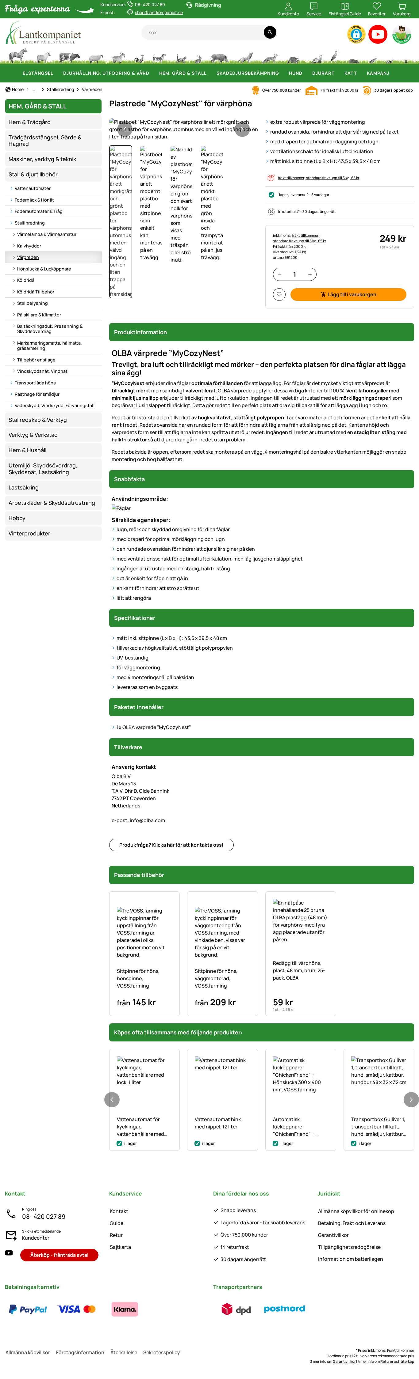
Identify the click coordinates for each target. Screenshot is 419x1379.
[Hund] (159, 55)
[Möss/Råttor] (373, 55)
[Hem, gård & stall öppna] (210, 73)
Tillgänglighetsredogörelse (349, 1247)
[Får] (96, 55)
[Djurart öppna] (338, 73)
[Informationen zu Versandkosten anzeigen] (260, 1309)
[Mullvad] (354, 55)
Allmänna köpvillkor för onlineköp (356, 1211)
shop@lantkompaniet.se (159, 12)
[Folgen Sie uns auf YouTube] (9, 1255)
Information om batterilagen (350, 1259)
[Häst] (18, 55)
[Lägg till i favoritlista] (279, 294)
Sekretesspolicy (161, 1352)
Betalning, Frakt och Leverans (352, 1223)
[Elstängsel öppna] (57, 73)
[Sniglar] (390, 55)
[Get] (119, 55)
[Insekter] (406, 55)
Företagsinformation (80, 1352)
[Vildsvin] (219, 55)
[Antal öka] (310, 274)
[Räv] (269, 55)
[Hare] (198, 55)
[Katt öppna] (360, 73)
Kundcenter (35, 1237)
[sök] (270, 32)
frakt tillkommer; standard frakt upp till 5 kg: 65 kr (318, 177)
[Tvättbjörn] (293, 55)
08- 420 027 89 (43, 1216)
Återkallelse (123, 1352)
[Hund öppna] (306, 73)
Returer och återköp (397, 1361)
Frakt (391, 1350)
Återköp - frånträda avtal (59, 1255)
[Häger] (335, 55)
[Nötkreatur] (70, 55)
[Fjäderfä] (139, 55)
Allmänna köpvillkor (28, 1352)
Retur (116, 1235)
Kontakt (119, 1211)
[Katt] (180, 55)
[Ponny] (43, 55)
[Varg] (245, 55)
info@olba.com (138, 820)
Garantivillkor (333, 1235)
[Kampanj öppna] (393, 73)
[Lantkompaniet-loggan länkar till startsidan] (73, 32)
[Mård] (315, 55)
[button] (356, 34)
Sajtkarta (120, 1247)
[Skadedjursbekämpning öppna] (282, 73)
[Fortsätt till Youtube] (378, 35)
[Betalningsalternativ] (76, 1309)
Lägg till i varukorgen (352, 294)
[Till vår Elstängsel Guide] (402, 35)
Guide (116, 1223)
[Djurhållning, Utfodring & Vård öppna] (153, 73)
